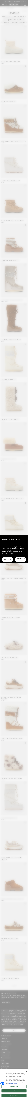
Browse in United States (20, 559)
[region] (14, 1083)
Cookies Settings (13, 1083)
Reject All (14, 1091)
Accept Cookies (14, 1095)
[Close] (26, 1071)
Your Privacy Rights (14, 1086)
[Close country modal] (25, 536)
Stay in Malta (7, 559)
